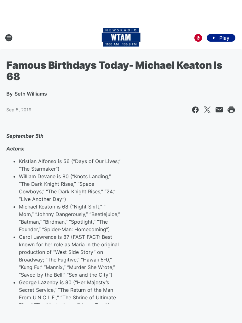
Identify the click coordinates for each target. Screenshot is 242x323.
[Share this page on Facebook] (195, 109)
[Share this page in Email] (219, 109)
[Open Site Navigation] (9, 38)
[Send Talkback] (198, 38)
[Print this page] (231, 109)
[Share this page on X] (207, 109)
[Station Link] (121, 38)
